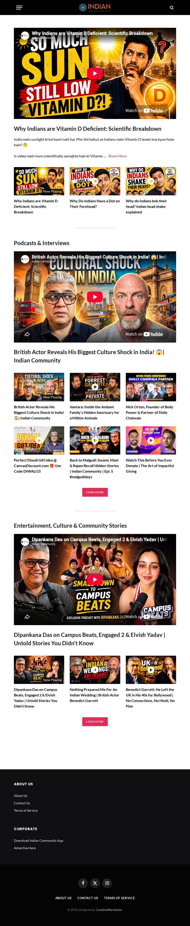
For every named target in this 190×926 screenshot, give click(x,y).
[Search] (171, 7)
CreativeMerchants (109, 910)
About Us (20, 796)
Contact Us (22, 803)
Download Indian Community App (38, 840)
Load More (95, 492)
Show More (117, 156)
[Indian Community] (95, 7)
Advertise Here (25, 848)
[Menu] (19, 7)
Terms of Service (26, 810)
